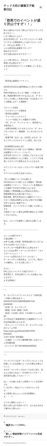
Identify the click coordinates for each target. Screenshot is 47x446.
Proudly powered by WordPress (15, 443)
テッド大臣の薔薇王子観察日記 (19, 7)
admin (22, 416)
